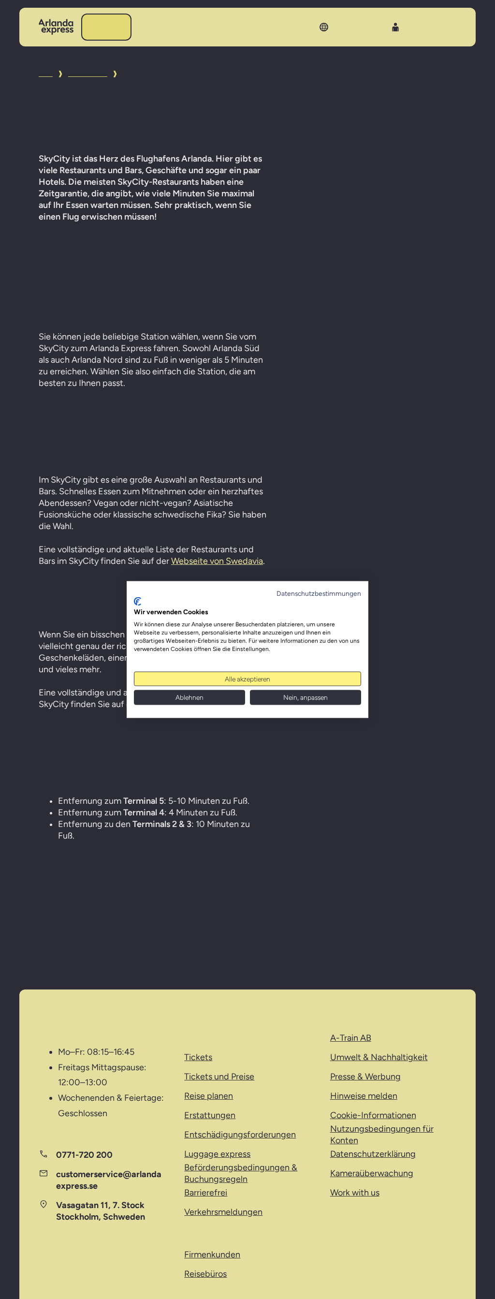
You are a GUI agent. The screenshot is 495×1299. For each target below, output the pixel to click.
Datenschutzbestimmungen (319, 593)
